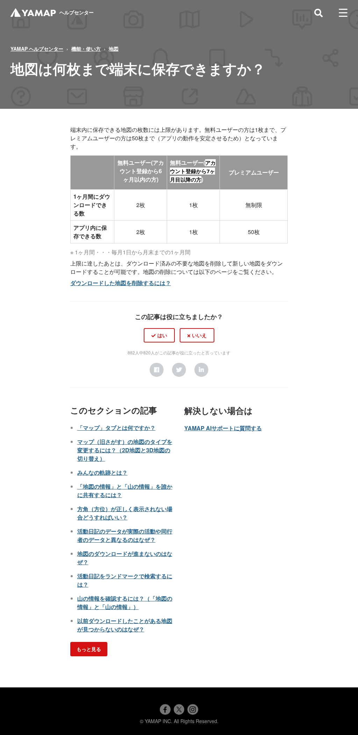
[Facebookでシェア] (165, 709)
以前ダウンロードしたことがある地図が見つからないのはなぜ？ (124, 625)
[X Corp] (179, 370)
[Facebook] (157, 370)
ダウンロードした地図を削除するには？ (120, 283)
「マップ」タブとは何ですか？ (116, 428)
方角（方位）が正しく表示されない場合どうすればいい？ (124, 513)
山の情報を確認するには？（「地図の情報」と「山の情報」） (124, 602)
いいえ (199, 335)
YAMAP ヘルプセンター (36, 48)
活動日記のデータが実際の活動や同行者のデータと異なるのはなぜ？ (124, 535)
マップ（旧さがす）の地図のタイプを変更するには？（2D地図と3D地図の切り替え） (124, 450)
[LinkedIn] (201, 370)
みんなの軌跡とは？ (102, 472)
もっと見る (89, 648)
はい (162, 335)
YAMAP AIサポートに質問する (223, 428)
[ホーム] (33, 12)
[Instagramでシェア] (192, 709)
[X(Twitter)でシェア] (179, 709)
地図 (114, 48)
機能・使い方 (86, 48)
